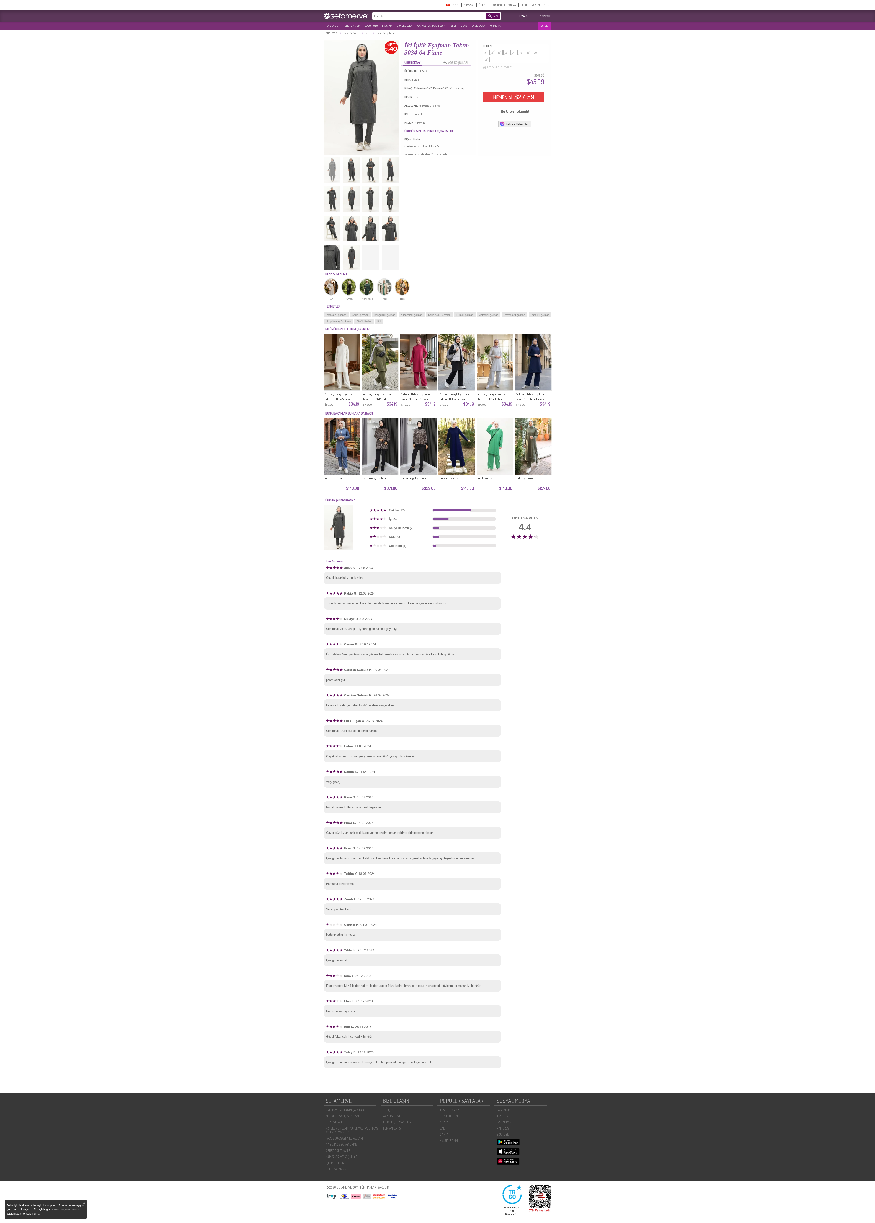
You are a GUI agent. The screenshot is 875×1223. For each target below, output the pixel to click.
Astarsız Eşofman (336, 315)
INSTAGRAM (504, 1122)
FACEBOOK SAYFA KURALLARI (344, 1138)
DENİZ (464, 25)
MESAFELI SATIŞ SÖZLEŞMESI (344, 1116)
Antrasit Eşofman (488, 315)
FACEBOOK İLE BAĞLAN (504, 5)
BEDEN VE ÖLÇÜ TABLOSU (500, 67)
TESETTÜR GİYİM (352, 25)
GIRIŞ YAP (469, 5)
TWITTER (502, 1116)
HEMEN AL (513, 97)
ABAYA (444, 1122)
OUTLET (544, 25)
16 (521, 52)
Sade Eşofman (360, 315)
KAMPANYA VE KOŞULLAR (341, 1157)
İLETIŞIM (388, 1110)
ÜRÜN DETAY (412, 63)
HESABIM (525, 16)
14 (514, 52)
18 (528, 52)
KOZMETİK (495, 25)
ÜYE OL (483, 5)
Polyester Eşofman (514, 315)
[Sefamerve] (347, 15)
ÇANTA (444, 1134)
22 (486, 59)
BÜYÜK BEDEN (404, 25)
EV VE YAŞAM (478, 25)
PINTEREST (504, 1128)
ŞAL (442, 1128)
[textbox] (422, 16)
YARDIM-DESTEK (540, 5)
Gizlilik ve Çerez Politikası (66, 1209)
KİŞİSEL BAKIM (449, 1141)
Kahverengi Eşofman (375, 478)
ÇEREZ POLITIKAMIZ (338, 1151)
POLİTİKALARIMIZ (336, 1169)
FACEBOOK (503, 1110)
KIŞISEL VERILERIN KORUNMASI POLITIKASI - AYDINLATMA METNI (353, 1130)
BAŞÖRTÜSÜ (371, 25)
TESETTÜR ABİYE (450, 1110)
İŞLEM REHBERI (335, 1163)
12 (506, 52)
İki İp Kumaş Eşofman (339, 321)
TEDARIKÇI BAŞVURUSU (398, 1122)
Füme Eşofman (464, 315)
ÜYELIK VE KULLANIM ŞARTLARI (345, 1110)
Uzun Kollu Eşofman (439, 315)
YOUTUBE (503, 1134)
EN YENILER (332, 25)
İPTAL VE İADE (334, 1122)
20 (535, 52)
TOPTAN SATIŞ (392, 1128)
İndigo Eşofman (333, 478)
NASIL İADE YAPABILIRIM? (341, 1144)
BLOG (524, 5)
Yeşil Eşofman (486, 478)
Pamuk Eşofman (540, 315)
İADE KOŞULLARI (458, 63)
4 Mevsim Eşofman (411, 315)
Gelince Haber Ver (517, 124)
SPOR (453, 25)
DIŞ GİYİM (387, 25)
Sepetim (545, 16)
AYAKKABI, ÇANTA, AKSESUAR (431, 25)
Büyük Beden (364, 321)
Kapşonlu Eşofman (384, 315)
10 (499, 52)
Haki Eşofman (524, 478)
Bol (379, 321)
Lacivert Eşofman (449, 478)
